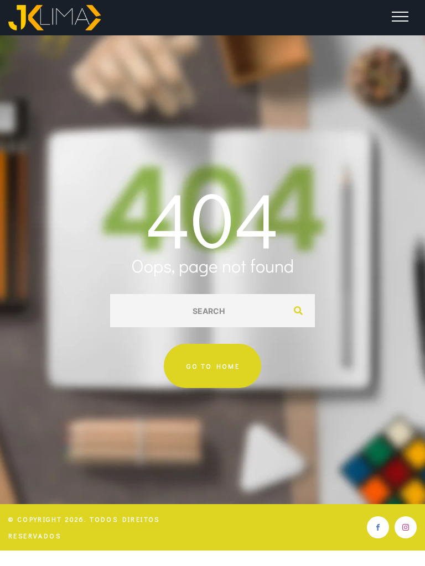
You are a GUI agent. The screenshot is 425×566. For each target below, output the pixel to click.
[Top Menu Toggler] (400, 16)
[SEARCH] (298, 310)
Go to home (213, 365)
